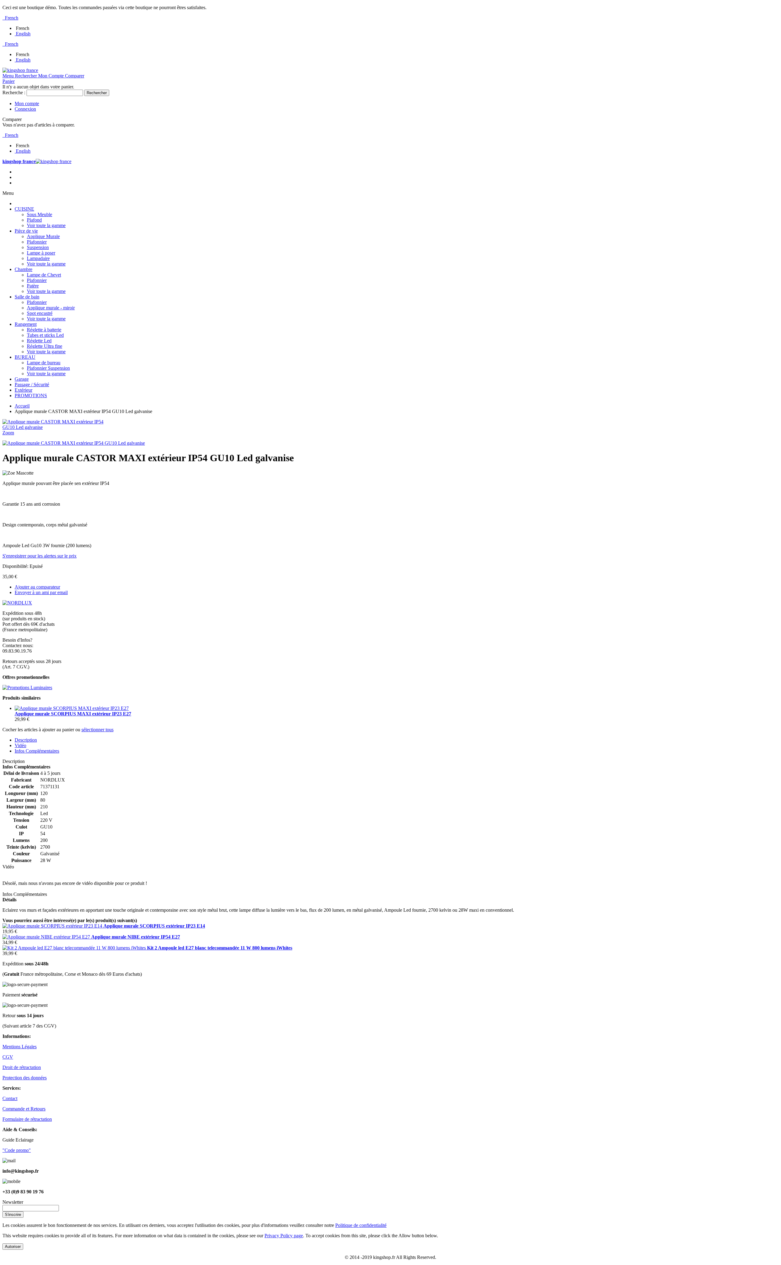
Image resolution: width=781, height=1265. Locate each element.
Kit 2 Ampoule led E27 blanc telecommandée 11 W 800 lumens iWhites (219, 947)
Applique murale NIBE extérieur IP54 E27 (135, 936)
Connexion (25, 109)
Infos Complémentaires (37, 751)
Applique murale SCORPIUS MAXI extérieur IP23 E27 (73, 713)
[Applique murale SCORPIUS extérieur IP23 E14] (52, 925)
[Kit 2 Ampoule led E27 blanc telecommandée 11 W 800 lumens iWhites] (74, 947)
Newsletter (12, 1202)
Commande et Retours (23, 1108)
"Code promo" (16, 1150)
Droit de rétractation (21, 1067)
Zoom (8, 432)
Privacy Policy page (284, 1235)
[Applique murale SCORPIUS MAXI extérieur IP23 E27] (72, 708)
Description (26, 740)
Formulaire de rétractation (27, 1119)
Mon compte (27, 103)
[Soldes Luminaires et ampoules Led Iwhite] (27, 687)
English (23, 33)
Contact (9, 1098)
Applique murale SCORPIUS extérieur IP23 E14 (154, 925)
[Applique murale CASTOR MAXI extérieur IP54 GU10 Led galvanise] (73, 443)
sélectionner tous (97, 729)
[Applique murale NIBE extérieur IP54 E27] (46, 936)
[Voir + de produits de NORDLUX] (17, 602)
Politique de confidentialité (361, 1225)
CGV (7, 1057)
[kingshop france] (20, 70)
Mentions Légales (19, 1046)
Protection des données (24, 1077)
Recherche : (13, 92)
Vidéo (20, 745)
